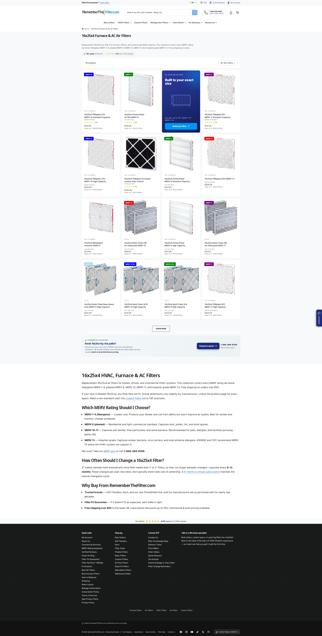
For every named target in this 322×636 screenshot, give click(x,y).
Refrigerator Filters (159, 22)
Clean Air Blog (88, 555)
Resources (210, 22)
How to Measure (89, 577)
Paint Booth (178, 22)
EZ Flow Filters (121, 563)
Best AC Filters (88, 570)
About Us (86, 541)
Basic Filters (120, 555)
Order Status (153, 552)
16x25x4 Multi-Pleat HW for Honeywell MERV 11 (216, 244)
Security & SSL (150, 632)
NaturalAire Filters (123, 570)
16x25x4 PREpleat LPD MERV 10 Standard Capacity (97, 115)
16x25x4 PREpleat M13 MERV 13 (219, 179)
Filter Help (161, 632)
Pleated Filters (121, 552)
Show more (161, 329)
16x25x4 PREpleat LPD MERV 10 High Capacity (95, 180)
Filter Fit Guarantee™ (91, 559)
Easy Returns (138, 632)
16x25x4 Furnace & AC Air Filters (104, 29)
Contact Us (153, 537)
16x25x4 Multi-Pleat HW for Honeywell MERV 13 (135, 244)
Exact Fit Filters (122, 566)
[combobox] (161, 12)
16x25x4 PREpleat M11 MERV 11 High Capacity (215, 305)
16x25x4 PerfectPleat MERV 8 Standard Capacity (177, 180)
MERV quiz (110, 451)
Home (86, 29)
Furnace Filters (136, 610)
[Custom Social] (208, 632)
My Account (235, 3)
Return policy (88, 584)
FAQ (205, 3)
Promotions (87, 566)
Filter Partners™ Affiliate (92, 563)
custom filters (133, 398)
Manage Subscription (91, 588)
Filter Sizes (120, 548)
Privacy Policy (88, 602)
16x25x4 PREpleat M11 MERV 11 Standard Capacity (217, 115)
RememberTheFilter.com (96, 632)
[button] (124, 23)
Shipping (86, 581)
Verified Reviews (89, 552)
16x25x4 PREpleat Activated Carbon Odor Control (137, 180)
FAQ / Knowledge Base (158, 541)
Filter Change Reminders (159, 566)
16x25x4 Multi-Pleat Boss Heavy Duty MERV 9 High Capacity (99, 305)
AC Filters (149, 610)
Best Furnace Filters (91, 573)
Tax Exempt (153, 559)
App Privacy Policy (90, 599)
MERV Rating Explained (92, 548)
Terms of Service (89, 595)
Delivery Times (155, 544)
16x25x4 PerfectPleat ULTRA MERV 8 (134, 115)
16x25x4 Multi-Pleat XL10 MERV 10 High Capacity (136, 305)
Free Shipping (127, 632)
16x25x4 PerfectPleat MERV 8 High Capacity (175, 244)
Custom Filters (121, 559)
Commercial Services (91, 544)
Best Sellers (120, 537)
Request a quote (206, 346)
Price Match (153, 548)
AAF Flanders (121, 541)
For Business (194, 22)
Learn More (104, 3)
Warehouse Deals (123, 573)
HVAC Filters (123, 22)
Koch (117, 544)
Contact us (171, 632)
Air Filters (173, 610)
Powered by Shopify (112, 632)
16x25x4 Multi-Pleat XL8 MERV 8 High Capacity (176, 305)
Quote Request (218, 3)
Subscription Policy (90, 592)
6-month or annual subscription (202, 471)
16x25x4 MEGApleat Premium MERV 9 (93, 244)
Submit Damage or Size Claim (161, 563)
